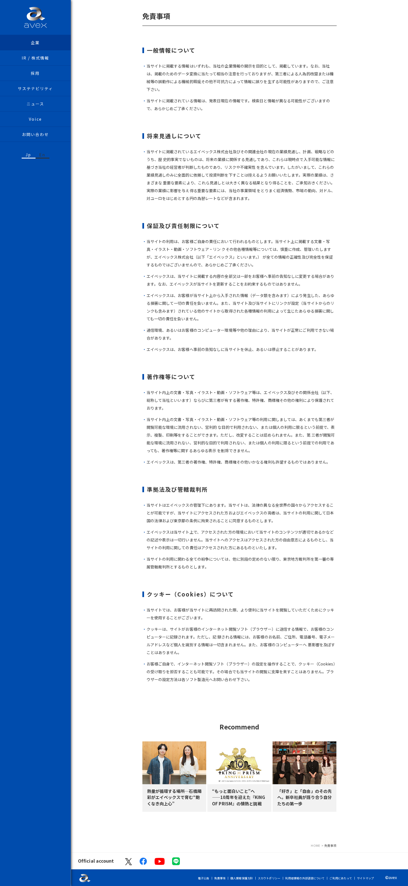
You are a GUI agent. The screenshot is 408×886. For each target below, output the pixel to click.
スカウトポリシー (269, 878)
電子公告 (203, 878)
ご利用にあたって (340, 878)
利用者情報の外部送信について (304, 878)
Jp (28, 154)
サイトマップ (365, 878)
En (42, 154)
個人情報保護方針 (241, 878)
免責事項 (219, 878)
